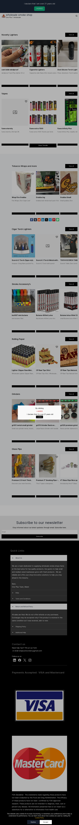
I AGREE (39, 417)
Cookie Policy (39, 818)
